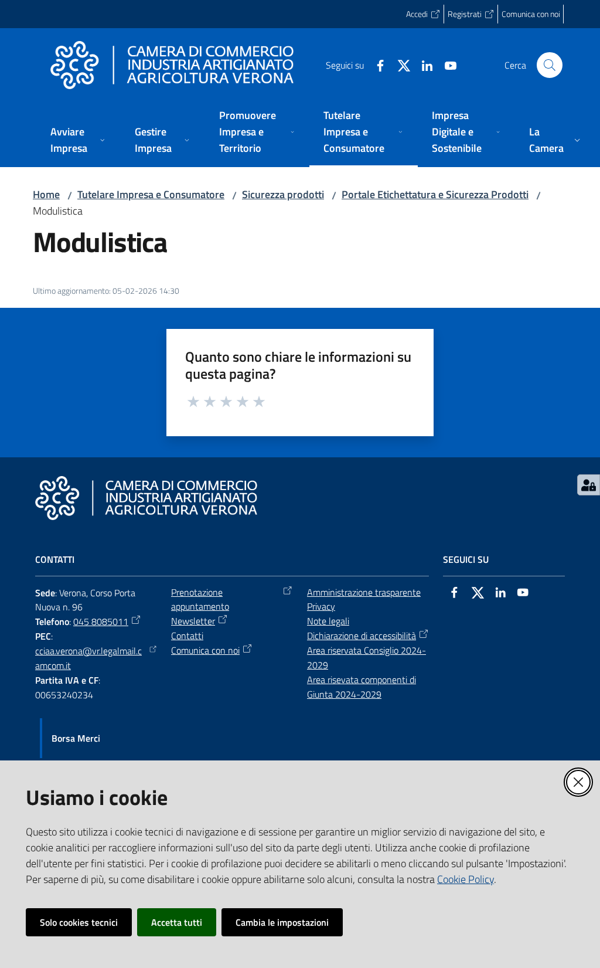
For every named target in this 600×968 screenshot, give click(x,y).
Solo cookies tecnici (79, 922)
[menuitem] (78, 141)
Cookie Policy (465, 879)
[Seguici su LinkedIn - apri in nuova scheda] (422, 64)
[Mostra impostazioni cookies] (588, 484)
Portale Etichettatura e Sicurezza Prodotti (435, 194)
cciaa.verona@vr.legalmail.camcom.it (88, 658)
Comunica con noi (205, 650)
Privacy (321, 606)
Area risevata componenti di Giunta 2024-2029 (361, 686)
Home (46, 194)
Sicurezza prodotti (283, 194)
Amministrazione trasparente (364, 592)
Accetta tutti (176, 922)
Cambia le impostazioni (282, 922)
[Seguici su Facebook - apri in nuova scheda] (375, 64)
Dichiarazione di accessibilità (361, 636)
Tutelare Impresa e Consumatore (150, 194)
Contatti (187, 636)
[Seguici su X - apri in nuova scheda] (399, 64)
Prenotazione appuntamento (200, 599)
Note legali (328, 621)
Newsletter (193, 621)
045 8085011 (100, 621)
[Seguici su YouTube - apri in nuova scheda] (446, 64)
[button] (550, 65)
